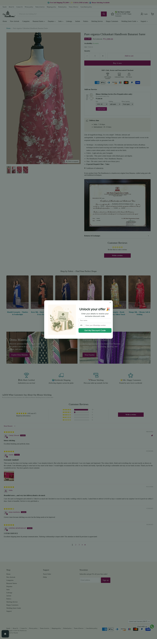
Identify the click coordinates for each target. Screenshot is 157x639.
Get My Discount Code (95, 330)
